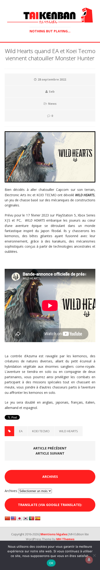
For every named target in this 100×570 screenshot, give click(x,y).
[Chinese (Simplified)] (7, 518)
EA (21, 431)
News (52, 103)
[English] (13, 518)
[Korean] (25, 518)
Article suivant (50, 453)
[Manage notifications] (89, 559)
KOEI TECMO (41, 431)
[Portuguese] (31, 518)
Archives (11, 491)
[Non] (94, 555)
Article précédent (50, 448)
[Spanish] (37, 518)
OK (51, 563)
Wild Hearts (68, 431)
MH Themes (65, 539)
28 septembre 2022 (52, 79)
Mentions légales (53, 534)
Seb (52, 91)
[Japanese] (19, 518)
